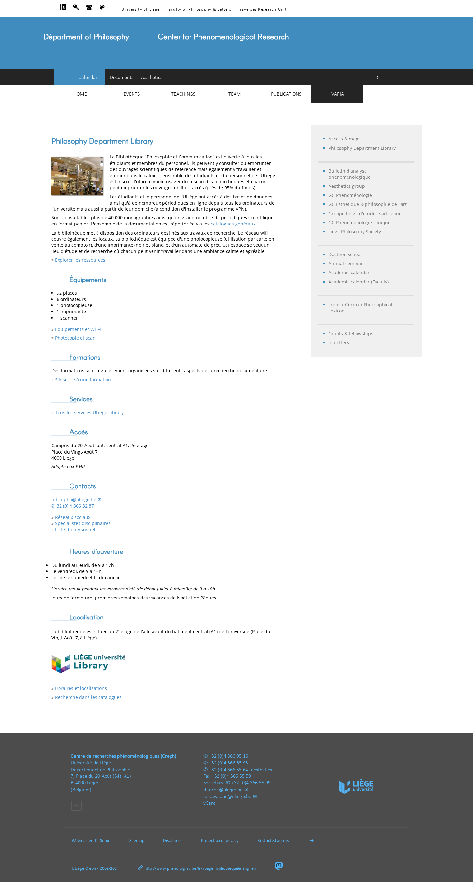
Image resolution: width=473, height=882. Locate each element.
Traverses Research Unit (262, 9)
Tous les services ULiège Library (89, 412)
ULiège (78, 868)
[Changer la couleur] (102, 9)
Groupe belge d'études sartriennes (366, 213)
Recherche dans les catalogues (88, 697)
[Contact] (89, 9)
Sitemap (136, 841)
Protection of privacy (219, 841)
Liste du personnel (75, 529)
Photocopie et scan (75, 338)
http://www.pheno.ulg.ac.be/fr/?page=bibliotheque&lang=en (200, 868)
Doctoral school (345, 254)
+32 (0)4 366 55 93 (228, 763)
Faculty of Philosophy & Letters (199, 9)
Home (80, 94)
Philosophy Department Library (362, 148)
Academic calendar (349, 272)
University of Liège (140, 9)
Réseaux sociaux (72, 517)
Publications (286, 94)
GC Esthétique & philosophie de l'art (368, 204)
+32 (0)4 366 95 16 (228, 756)
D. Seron (102, 841)
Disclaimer (172, 841)
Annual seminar (346, 263)
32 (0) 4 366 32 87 (75, 506)
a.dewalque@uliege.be (227, 796)
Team (234, 94)
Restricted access (273, 841)
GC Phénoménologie (350, 195)
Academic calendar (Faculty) (359, 282)
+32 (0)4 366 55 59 (231, 776)
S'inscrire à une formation (83, 380)
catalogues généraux (233, 224)
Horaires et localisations (81, 688)
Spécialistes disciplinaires (83, 523)
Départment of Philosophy (86, 36)
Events (132, 94)
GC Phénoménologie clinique (360, 222)
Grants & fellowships (351, 334)
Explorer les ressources (80, 260)
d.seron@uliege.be (223, 789)
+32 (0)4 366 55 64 (228, 769)
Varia (337, 94)
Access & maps (345, 139)
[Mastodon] (281, 866)
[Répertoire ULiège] (63, 9)
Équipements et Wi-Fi (78, 329)
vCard (209, 803)
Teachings (183, 94)
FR (375, 77)
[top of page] (76, 807)
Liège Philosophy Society (355, 231)
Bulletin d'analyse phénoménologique (350, 174)
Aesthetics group (347, 186)
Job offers (339, 343)
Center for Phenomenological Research (223, 36)
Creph (90, 868)
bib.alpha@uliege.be (73, 499)
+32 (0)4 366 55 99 (251, 783)
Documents (121, 77)
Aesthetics (151, 77)
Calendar (88, 77)
